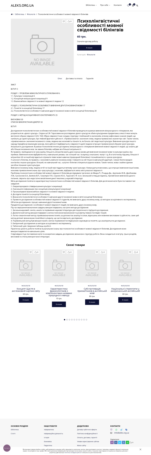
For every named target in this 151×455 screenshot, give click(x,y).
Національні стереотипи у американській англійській (125, 290)
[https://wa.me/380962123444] (117, 430)
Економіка (48, 441)
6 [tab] (76, 319)
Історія (46, 437)
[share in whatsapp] (127, 442)
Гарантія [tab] (89, 78)
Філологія (31, 14)
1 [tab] (64, 319)
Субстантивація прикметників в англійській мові (92, 291)
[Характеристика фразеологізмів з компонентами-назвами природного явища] (59, 266)
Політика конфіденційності (87, 433)
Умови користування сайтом (88, 441)
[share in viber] (112, 442)
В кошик (89, 48)
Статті (13, 433)
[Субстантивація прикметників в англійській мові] (92, 266)
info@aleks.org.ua (121, 433)
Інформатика (49, 430)
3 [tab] (69, 319)
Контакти (118, 5)
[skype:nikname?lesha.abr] (127, 430)
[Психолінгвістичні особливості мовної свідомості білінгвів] (42, 46)
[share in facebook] (116, 442)
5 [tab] (74, 319)
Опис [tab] (60, 78)
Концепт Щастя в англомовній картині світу (26, 290)
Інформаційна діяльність (53, 433)
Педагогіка (48, 445)
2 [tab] (67, 319)
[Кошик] (133, 5)
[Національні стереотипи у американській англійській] (125, 266)
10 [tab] (86, 319)
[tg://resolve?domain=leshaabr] (122, 430)
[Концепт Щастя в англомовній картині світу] (26, 266)
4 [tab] (72, 319)
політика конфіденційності (73, 452)
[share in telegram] (119, 442)
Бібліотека (90, 5)
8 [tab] (81, 319)
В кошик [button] (26, 300)
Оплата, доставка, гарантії (87, 437)
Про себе (104, 5)
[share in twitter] (123, 442)
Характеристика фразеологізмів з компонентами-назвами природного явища (59, 292)
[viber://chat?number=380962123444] (112, 430)
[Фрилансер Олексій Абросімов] (22, 5)
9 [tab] (84, 319)
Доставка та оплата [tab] (74, 78)
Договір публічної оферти (87, 430)
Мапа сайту (81, 445)
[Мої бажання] (128, 5)
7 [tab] (79, 319)
